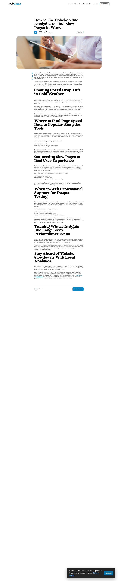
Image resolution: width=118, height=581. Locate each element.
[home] (15, 4)
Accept (109, 573)
